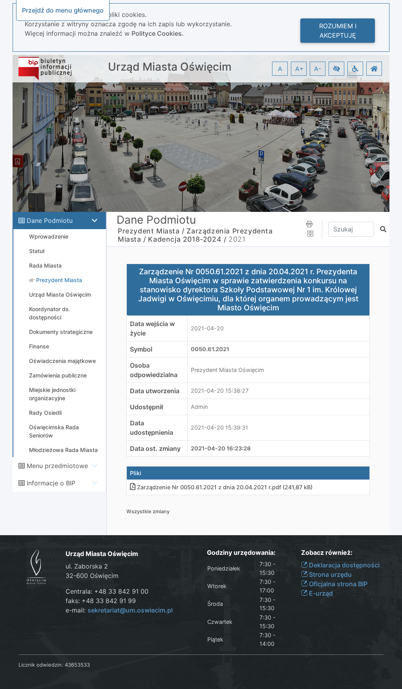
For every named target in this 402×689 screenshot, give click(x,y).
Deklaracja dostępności (343, 565)
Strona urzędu (329, 574)
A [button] (280, 69)
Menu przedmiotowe (57, 466)
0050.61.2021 (210, 349)
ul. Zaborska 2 (87, 566)
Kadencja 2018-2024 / (187, 239)
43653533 (77, 665)
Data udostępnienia (151, 427)
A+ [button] (299, 69)
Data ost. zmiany (155, 448)
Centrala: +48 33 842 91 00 (107, 591)
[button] (336, 69)
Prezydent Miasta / (151, 231)
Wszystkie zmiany (148, 511)
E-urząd (320, 593)
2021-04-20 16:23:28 (221, 448)
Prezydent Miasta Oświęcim (227, 369)
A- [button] (317, 69)
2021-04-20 (207, 328)
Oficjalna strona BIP (337, 584)
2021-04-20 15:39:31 (219, 427)
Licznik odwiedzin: (40, 665)
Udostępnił (146, 407)
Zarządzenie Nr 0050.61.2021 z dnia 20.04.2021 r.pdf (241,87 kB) (224, 487)
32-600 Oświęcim (92, 576)
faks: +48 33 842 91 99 (101, 601)
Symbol (141, 349)
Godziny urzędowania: (241, 552)
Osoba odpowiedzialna (153, 370)
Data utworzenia (154, 391)
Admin (199, 406)
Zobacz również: (327, 552)
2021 (236, 239)
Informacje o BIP (51, 483)
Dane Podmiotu (50, 220)
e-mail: (119, 610)
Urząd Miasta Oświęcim (170, 66)
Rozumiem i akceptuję (337, 30)
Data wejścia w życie (152, 328)
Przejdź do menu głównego (63, 10)
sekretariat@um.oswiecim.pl (130, 610)
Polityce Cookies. (158, 33)
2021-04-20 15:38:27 (220, 390)
